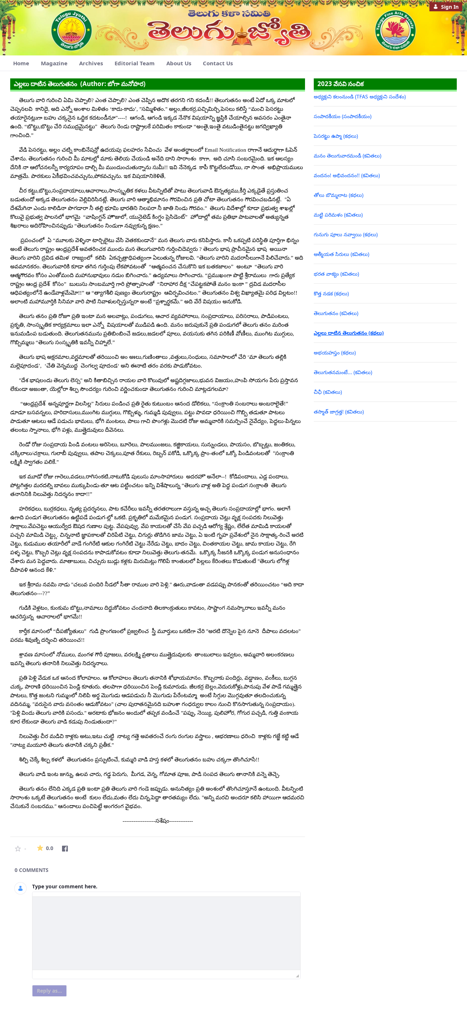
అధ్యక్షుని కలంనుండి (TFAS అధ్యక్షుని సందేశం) (360, 96)
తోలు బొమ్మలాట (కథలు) (338, 194)
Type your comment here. (64, 886)
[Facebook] (65, 848)
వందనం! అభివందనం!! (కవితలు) (347, 175)
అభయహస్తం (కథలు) (335, 352)
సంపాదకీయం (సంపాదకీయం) (342, 116)
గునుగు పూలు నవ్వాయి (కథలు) (346, 234)
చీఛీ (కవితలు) (328, 391)
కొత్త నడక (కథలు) (331, 293)
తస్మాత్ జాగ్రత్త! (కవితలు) (339, 411)
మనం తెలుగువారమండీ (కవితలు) (347, 155)
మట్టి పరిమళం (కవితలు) (338, 214)
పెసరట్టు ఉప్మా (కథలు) (336, 135)
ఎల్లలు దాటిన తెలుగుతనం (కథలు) (349, 332)
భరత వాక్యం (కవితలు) (336, 273)
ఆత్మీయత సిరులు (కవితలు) (341, 254)
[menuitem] (21, 63)
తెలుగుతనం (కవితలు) (336, 313)
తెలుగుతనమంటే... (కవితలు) (343, 372)
